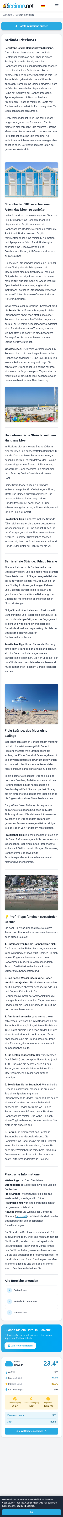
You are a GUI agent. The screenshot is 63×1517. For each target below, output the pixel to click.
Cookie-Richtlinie (25, 1506)
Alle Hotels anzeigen (22, 1345)
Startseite (7, 14)
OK (31, 1512)
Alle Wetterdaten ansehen (29, 1431)
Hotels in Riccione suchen (33, 26)
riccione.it (21, 1216)
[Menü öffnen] (56, 6)
